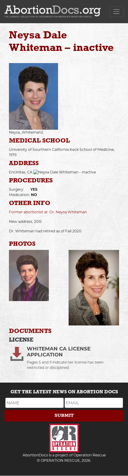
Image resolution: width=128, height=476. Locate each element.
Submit (64, 415)
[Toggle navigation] (116, 11)
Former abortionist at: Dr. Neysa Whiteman (48, 212)
